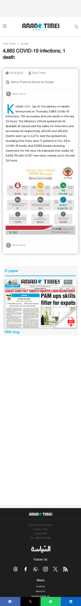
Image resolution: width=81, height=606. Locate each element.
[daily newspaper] (40, 304)
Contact (40, 586)
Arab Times (9, 44)
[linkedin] (71, 601)
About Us (40, 591)
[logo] (40, 26)
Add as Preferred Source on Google (32, 82)
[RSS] (65, 569)
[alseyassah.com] (40, 549)
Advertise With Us (40, 596)
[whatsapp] (50, 601)
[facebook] (10, 601)
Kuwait (24, 44)
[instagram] (45, 569)
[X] (30, 601)
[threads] (15, 569)
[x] (55, 569)
